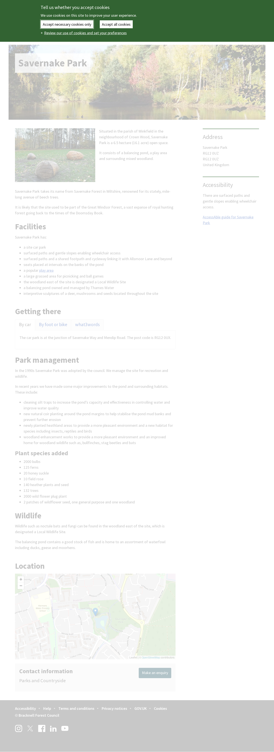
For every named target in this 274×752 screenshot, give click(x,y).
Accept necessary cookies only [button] (67, 24)
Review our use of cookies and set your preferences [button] (85, 32)
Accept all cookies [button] (116, 24)
